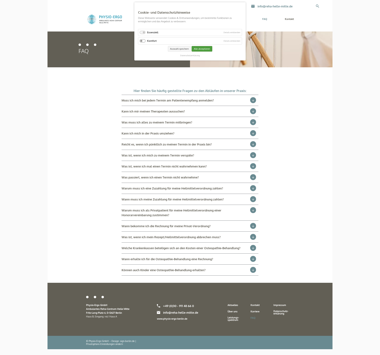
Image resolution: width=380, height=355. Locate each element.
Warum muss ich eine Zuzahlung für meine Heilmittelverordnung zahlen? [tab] (172, 188)
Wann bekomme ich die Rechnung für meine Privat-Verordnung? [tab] (166, 226)
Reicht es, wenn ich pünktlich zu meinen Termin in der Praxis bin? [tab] (167, 144)
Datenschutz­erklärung (190, 55)
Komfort (152, 40)
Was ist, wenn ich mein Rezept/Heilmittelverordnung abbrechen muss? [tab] (171, 237)
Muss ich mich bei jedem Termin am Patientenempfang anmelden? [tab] (168, 100)
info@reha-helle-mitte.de (275, 6)
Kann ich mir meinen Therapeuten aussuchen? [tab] (153, 111)
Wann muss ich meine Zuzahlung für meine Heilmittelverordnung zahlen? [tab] (173, 199)
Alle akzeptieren (202, 48)
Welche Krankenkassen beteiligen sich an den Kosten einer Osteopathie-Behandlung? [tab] (181, 248)
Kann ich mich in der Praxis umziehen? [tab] (148, 133)
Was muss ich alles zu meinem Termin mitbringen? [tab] (157, 122)
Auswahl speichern (179, 48)
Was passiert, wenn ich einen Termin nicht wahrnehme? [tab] (160, 177)
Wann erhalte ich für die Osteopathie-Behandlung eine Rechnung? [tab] (167, 259)
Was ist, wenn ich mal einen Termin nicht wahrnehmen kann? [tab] (164, 166)
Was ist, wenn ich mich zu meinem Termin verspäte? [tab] (158, 155)
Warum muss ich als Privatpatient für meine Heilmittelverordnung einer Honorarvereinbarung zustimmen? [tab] (171, 212)
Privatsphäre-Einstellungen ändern (104, 344)
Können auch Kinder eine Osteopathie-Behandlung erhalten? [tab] (164, 270)
